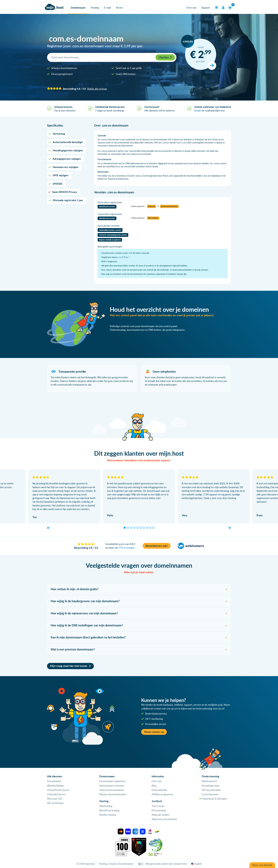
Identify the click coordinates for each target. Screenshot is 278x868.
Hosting (95, 7)
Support (205, 7)
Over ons (191, 7)
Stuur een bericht (262, 865)
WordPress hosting (109, 810)
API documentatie (211, 789)
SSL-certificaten (55, 803)
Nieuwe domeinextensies (112, 794)
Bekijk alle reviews (97, 88)
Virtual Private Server (58, 789)
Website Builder (55, 785)
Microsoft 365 (54, 798)
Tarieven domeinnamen (111, 789)
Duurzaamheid (159, 789)
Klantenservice (209, 781)
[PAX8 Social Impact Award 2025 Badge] (139, 846)
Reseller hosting (107, 814)
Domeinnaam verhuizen (111, 785)
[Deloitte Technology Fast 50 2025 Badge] (155, 846)
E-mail (107, 7)
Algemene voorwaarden (164, 819)
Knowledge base (210, 785)
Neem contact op (154, 731)
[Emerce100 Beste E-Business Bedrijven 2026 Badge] (122, 846)
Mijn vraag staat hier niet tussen (69, 665)
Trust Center (158, 806)
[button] (216, 7)
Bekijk (197, 110)
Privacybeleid (159, 810)
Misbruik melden (160, 814)
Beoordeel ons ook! (157, 545)
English (198, 863)
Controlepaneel (210, 794)
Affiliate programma (162, 794)
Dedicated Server (56, 794)
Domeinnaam (78, 7)
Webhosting (105, 806)
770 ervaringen (127, 547)
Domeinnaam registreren (112, 781)
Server (119, 7)
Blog (154, 785)
